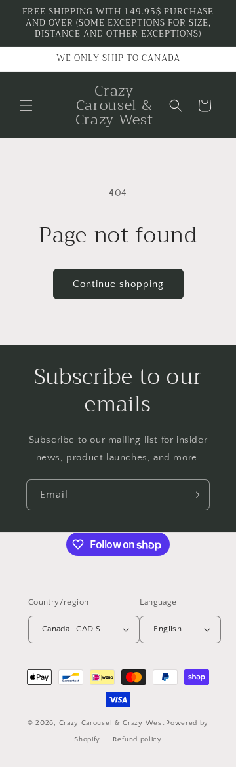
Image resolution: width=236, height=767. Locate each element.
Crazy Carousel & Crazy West (112, 723)
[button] (26, 105)
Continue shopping (118, 284)
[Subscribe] (194, 494)
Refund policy (137, 739)
